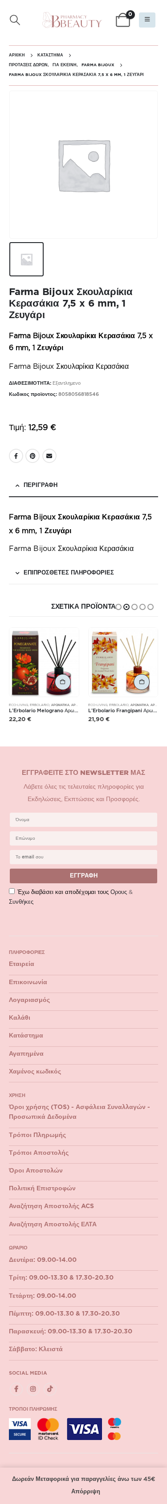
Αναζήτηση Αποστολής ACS (51, 1206)
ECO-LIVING (18, 704)
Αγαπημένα (26, 1054)
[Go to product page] (44, 662)
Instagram (33, 1389)
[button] (15, 20)
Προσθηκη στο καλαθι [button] (63, 682)
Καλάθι (19, 1018)
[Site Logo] (72, 20)
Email (49, 456)
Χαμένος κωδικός (35, 1072)
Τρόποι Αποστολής (39, 1153)
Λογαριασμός (29, 1000)
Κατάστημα (26, 1036)
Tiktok (50, 1389)
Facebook (16, 456)
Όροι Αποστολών (36, 1171)
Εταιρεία (21, 964)
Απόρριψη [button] (85, 1492)
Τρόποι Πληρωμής (37, 1135)
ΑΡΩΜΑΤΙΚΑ (60, 704)
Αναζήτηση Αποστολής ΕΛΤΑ (53, 1224)
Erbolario (39, 704)
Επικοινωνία (28, 982)
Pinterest (32, 456)
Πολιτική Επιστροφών (42, 1188)
